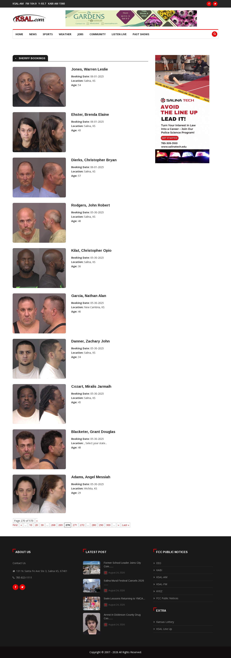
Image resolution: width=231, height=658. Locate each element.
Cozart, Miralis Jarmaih (91, 386)
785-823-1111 (24, 577)
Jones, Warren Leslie (89, 69)
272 (82, 525)
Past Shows (141, 34)
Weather (65, 34)
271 (75, 525)
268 (53, 525)
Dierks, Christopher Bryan (94, 160)
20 (36, 525)
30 (42, 525)
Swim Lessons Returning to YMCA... (124, 598)
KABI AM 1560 (56, 4)
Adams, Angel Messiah (90, 477)
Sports (48, 34)
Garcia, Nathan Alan (88, 296)
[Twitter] (215, 3)
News (33, 34)
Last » (125, 525)
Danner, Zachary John (90, 341)
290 (101, 525)
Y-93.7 (42, 4)
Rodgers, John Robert (90, 205)
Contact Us (19, 563)
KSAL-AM (18, 4)
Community (98, 34)
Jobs (80, 34)
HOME (19, 34)
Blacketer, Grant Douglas (93, 432)
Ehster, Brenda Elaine (90, 114)
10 (30, 525)
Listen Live (119, 34)
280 (94, 525)
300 (108, 525)
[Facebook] (209, 3)
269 (60, 525)
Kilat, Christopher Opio (91, 250)
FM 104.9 (31, 4)
